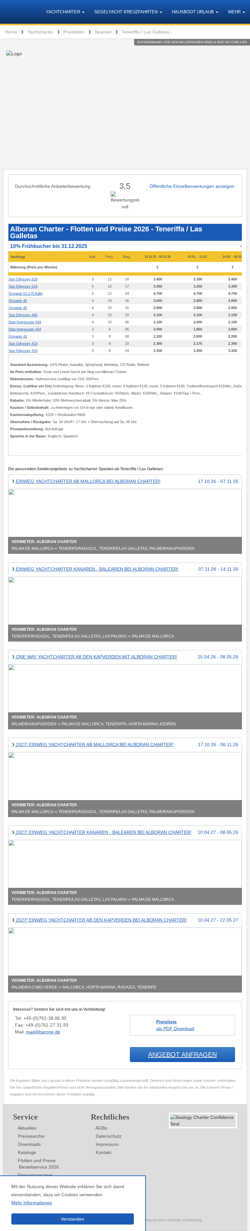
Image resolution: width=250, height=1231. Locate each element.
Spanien (103, 31)
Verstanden (72, 1219)
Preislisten (74, 31)
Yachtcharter (40, 31)
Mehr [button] (235, 11)
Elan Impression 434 (25, 322)
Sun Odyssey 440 (23, 315)
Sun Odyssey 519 (23, 279)
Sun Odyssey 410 (23, 351)
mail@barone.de (43, 1031)
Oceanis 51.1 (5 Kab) (26, 293)
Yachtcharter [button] (63, 11)
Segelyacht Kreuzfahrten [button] (126, 11)
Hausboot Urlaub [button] (193, 11)
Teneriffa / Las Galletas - (147, 31)
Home (11, 31)
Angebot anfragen (182, 1054)
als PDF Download (175, 1025)
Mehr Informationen (31, 1202)
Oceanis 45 (18, 301)
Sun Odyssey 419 (23, 343)
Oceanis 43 (18, 336)
